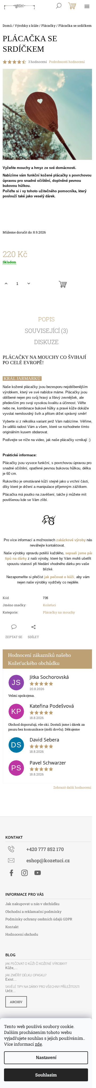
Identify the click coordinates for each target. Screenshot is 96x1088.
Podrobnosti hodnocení (67, 61)
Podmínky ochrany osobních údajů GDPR (38, 919)
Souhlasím (46, 1075)
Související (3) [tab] (46, 330)
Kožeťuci (49, 605)
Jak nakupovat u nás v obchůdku (32, 903)
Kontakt (12, 926)
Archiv (16, 1002)
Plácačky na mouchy (59, 612)
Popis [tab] (46, 319)
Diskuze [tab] (46, 342)
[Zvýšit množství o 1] (6, 283)
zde (38, 1044)
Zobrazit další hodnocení (72, 787)
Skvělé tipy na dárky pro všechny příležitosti (42, 986)
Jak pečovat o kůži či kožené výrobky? (36, 963)
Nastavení (46, 1057)
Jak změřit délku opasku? (25, 975)
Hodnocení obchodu (21, 934)
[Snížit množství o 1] (28, 283)
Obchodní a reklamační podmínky (33, 911)
